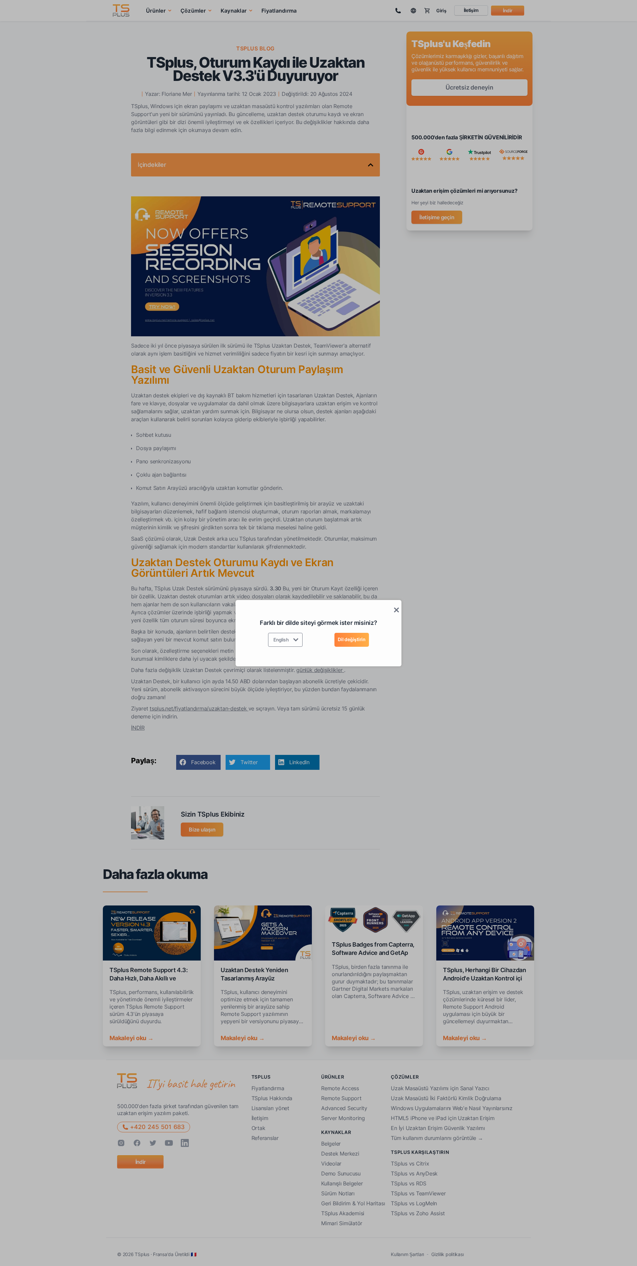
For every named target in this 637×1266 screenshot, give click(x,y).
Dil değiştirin (352, 639)
